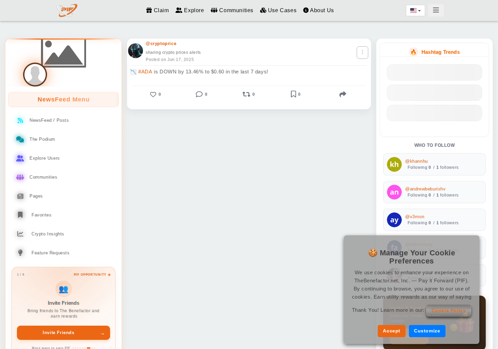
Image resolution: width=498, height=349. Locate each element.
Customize (427, 330)
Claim (161, 10)
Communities (236, 10)
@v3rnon (414, 216)
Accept (391, 330)
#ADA (145, 71)
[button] (155, 94)
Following (419, 167)
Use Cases (282, 10)
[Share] (343, 94)
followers (447, 167)
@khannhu (416, 161)
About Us (321, 10)
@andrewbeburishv (425, 189)
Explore (194, 10)
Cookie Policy (449, 310)
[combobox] (415, 10)
